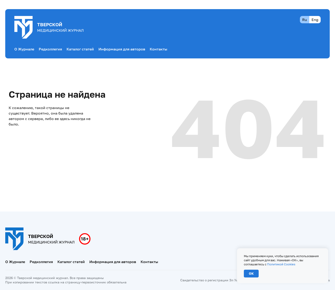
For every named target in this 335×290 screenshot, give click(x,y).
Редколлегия (50, 49)
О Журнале (24, 49)
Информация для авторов (121, 49)
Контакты (158, 49)
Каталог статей (80, 49)
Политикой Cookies (281, 264)
